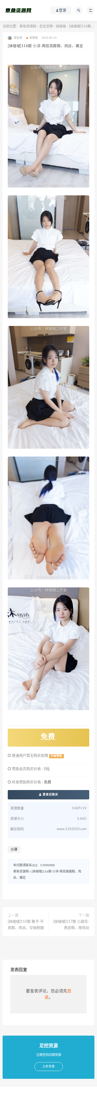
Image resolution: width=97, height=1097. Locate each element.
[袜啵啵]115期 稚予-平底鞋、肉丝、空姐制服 (26, 925)
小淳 (14, 849)
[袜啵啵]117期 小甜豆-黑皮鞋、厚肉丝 (71, 925)
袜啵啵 (61, 26)
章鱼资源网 (27, 26)
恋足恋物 (46, 26)
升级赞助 (56, 756)
